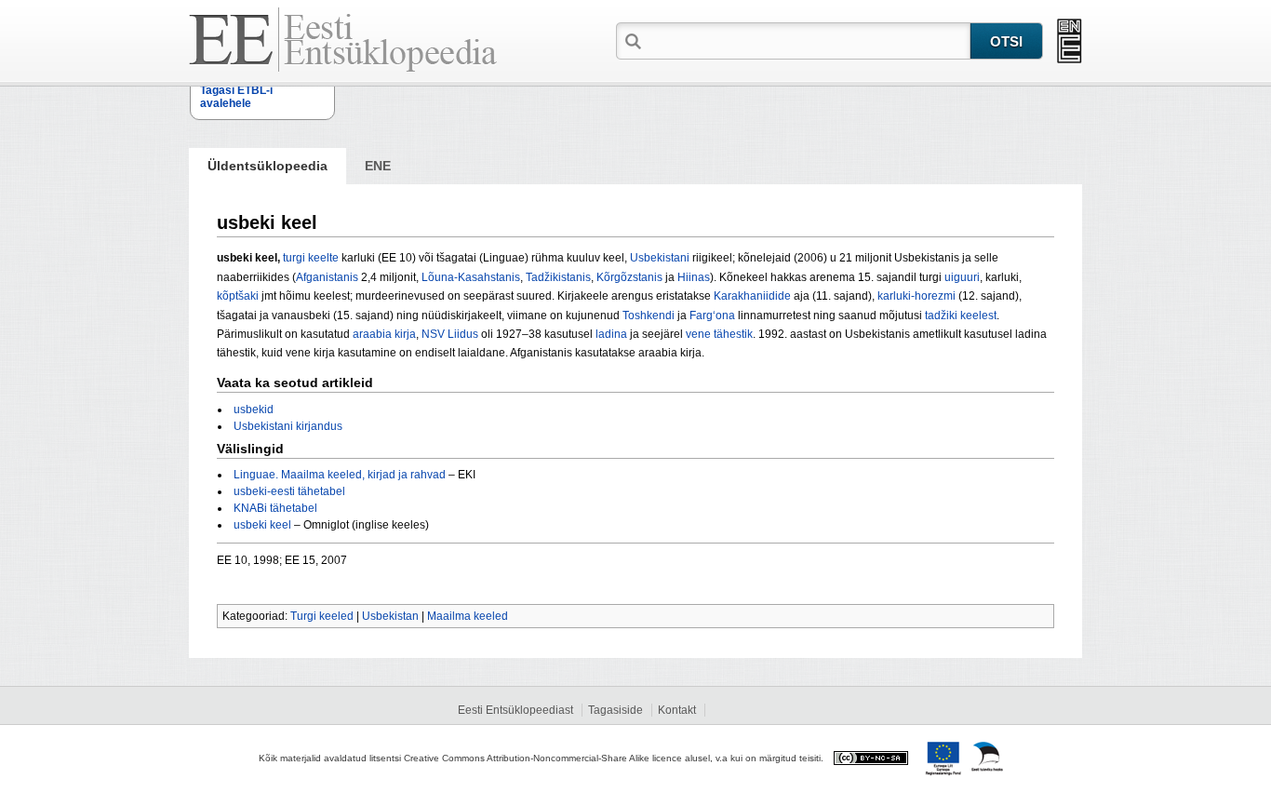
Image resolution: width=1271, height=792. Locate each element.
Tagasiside (615, 710)
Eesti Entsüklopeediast (515, 710)
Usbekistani (659, 257)
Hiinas (693, 277)
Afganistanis (327, 277)
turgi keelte (311, 257)
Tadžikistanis (558, 277)
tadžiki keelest (961, 315)
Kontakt (677, 710)
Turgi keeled (322, 616)
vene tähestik (719, 334)
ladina (611, 334)
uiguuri (962, 277)
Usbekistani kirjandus (288, 426)
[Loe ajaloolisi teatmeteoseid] (1069, 41)
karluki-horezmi (916, 295)
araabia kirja (384, 334)
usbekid (254, 409)
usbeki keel (262, 524)
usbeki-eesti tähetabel (289, 491)
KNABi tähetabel (275, 508)
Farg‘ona (712, 315)
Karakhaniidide (752, 295)
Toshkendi (648, 315)
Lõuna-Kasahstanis (470, 277)
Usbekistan (390, 616)
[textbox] (808, 40)
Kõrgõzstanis (629, 277)
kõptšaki (238, 295)
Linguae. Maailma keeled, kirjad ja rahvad (340, 474)
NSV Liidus (449, 334)
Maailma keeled (467, 616)
